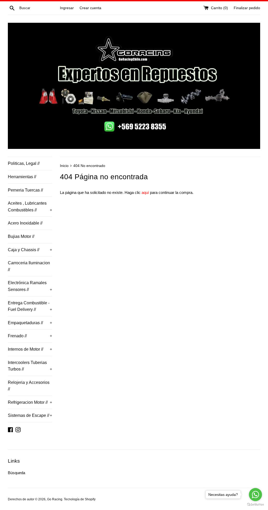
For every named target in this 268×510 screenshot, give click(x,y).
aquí (145, 192)
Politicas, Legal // (24, 163)
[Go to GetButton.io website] (255, 504)
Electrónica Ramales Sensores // (30, 286)
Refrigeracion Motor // (30, 402)
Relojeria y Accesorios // (28, 385)
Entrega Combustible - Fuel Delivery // (30, 306)
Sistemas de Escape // (30, 415)
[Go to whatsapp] (255, 494)
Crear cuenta (90, 8)
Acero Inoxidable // (25, 223)
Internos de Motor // (30, 349)
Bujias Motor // (21, 236)
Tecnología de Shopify (80, 499)
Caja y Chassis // (30, 250)
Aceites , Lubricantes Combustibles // (30, 206)
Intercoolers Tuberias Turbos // (30, 366)
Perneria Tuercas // (25, 190)
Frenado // (30, 336)
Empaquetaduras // (30, 323)
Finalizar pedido (247, 8)
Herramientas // (22, 177)
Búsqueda (16, 472)
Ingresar (67, 8)
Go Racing (54, 499)
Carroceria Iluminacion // (29, 266)
